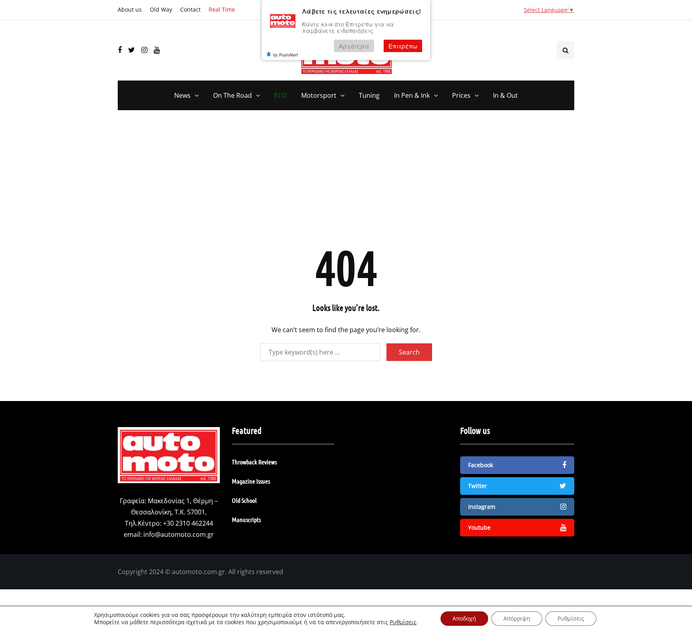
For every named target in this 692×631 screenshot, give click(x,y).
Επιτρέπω (402, 46)
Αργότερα (354, 46)
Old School (244, 500)
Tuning (369, 95)
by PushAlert (285, 54)
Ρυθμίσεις (403, 622)
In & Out (505, 95)
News (182, 95)
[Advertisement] (346, 182)
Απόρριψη (516, 618)
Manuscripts (246, 519)
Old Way (161, 9)
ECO (280, 95)
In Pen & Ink (412, 95)
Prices (461, 95)
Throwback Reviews (254, 462)
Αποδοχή (464, 618)
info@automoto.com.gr (178, 534)
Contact (190, 9)
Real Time (222, 9)
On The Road (232, 95)
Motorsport (318, 95)
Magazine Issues (251, 481)
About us (130, 9)
